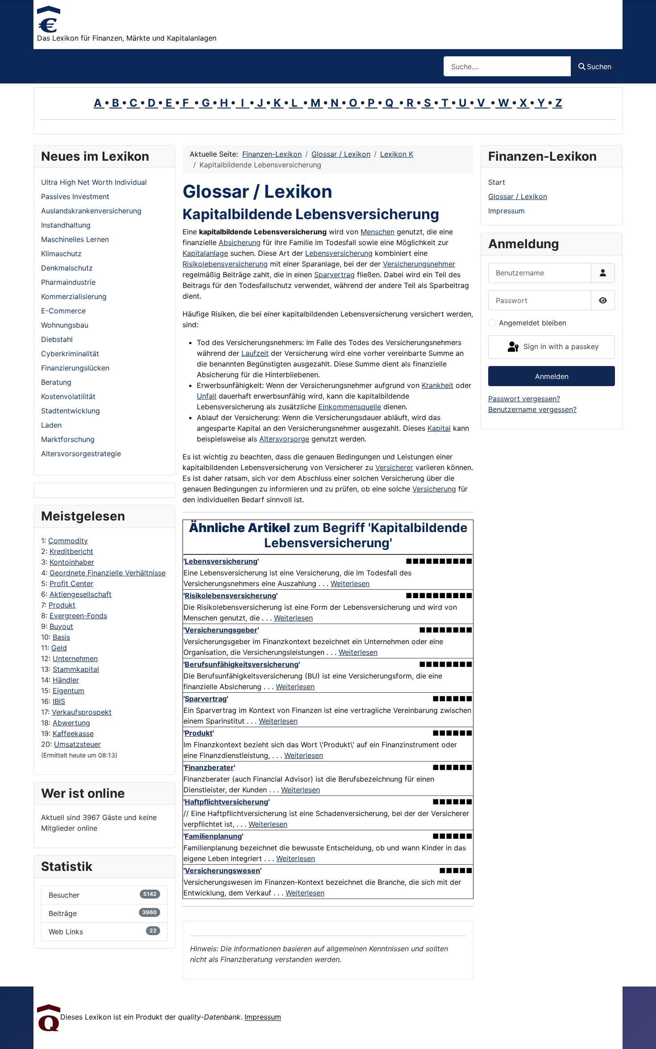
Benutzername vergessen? (532, 409)
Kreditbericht (71, 551)
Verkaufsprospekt (82, 712)
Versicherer (394, 467)
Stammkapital (76, 669)
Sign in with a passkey (560, 346)
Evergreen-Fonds (78, 615)
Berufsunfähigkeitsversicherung (242, 664)
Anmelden (552, 376)
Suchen (599, 66)
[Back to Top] (640, 1032)
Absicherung (240, 242)
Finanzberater (209, 767)
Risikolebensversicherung (225, 263)
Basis (61, 637)
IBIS (59, 701)
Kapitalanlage (205, 253)
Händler (66, 679)
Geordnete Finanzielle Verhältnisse (108, 572)
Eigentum (68, 690)
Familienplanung (213, 836)
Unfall (206, 395)
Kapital (439, 428)
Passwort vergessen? (524, 398)
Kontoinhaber (72, 562)
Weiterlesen (350, 583)
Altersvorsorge (284, 438)
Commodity (68, 540)
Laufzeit (255, 353)
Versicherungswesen (222, 870)
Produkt (62, 604)
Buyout (61, 626)
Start (496, 182)
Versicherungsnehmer (419, 263)
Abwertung (71, 722)
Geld (59, 647)
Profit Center (71, 583)
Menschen (377, 231)
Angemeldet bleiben (532, 322)
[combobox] (507, 66)
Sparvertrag (334, 274)
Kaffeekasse (73, 733)
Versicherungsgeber (221, 629)
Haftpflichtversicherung (226, 801)
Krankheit (437, 385)
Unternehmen (75, 658)
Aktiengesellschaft (81, 594)
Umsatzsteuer (77, 744)
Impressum (506, 210)
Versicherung (434, 488)
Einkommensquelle (349, 406)
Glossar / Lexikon (517, 196)
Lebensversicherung (339, 253)
